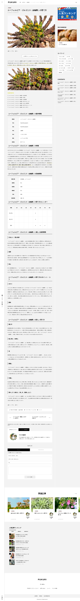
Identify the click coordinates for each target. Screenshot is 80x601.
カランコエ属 (61, 61)
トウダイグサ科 (28, 409)
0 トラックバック (41, 449)
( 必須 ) (13, 455)
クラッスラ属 (68, 61)
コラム (22, 544)
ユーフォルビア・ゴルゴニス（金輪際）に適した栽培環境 (19, 103)
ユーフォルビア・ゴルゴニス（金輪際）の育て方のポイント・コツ (20, 105)
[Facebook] (2, 597)
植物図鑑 (21, 409)
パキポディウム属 (70, 67)
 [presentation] (75, 493)
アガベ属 (68, 56)
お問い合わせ (42, 588)
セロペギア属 (67, 65)
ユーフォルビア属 (33, 409)
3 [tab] (68, 40)
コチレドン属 (61, 63)
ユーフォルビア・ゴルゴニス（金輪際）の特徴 (17, 97)
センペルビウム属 (62, 67)
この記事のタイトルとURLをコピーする (30, 56)
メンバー (48, 588)
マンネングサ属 (61, 70)
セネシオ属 (61, 65)
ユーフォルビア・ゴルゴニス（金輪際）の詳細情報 (18, 99)
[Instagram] (2, 596)
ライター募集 (54, 588)
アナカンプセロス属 (62, 58)
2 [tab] (67, 40)
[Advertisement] (67, 116)
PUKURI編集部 (15, 409)
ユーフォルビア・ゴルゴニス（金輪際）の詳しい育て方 (18, 107)
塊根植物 (60, 72)
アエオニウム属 (61, 56)
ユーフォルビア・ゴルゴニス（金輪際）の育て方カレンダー (19, 101)
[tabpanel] (67, 38)
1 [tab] (66, 40)
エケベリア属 (70, 58)
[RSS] (43, 584)
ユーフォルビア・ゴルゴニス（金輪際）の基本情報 (18, 95)
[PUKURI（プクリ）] (12, 2)
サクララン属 (68, 63)
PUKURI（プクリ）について (32, 588)
